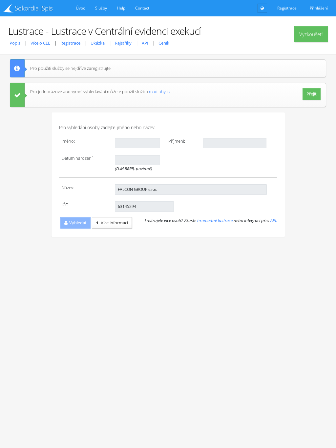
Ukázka (98, 43)
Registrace (70, 43)
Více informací (114, 223)
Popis (15, 43)
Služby (101, 8)
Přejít (311, 94)
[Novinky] (262, 8)
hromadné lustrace (215, 220)
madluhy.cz (160, 91)
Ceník (163, 43)
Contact (142, 8)
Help (121, 8)
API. (273, 220)
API (145, 43)
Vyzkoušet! (311, 34)
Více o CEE (40, 43)
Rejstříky (123, 43)
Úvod (80, 8)
